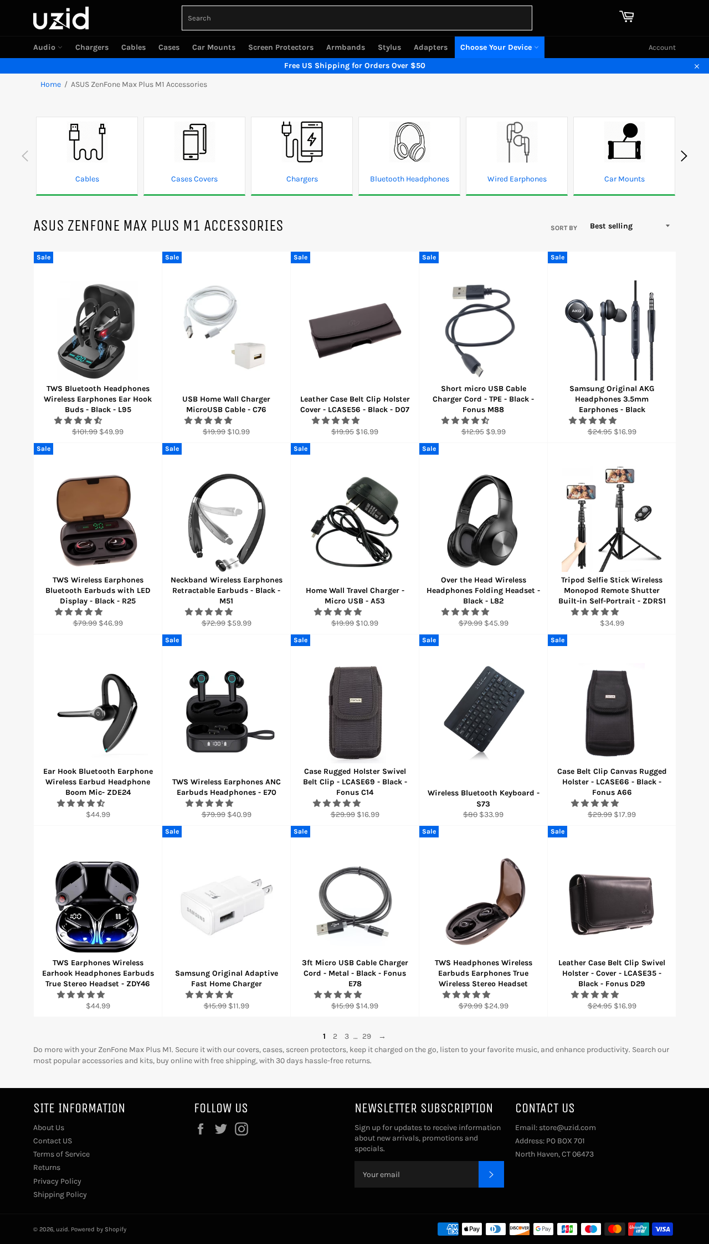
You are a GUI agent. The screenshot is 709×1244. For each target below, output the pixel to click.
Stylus (389, 47)
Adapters (431, 47)
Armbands (345, 47)
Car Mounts (213, 47)
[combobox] (357, 18)
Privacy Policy (57, 1181)
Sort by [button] (564, 228)
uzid (62, 1229)
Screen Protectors (281, 47)
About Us (48, 1127)
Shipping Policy (60, 1194)
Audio (45, 47)
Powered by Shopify (98, 1229)
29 (366, 1036)
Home (50, 84)
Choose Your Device (497, 47)
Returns (46, 1167)
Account (662, 47)
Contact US (52, 1141)
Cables (133, 47)
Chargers (92, 47)
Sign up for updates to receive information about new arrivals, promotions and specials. (427, 1138)
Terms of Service (61, 1154)
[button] (79, 420)
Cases (168, 47)
